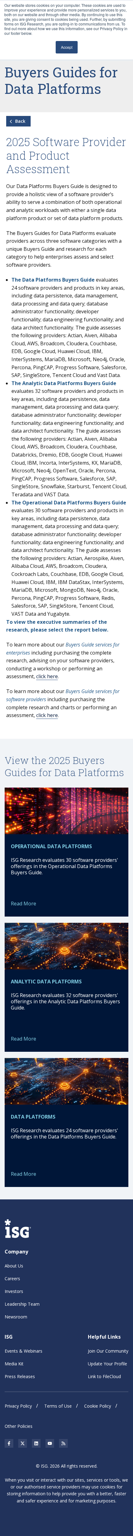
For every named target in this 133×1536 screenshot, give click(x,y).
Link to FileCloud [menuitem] (104, 1376)
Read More (23, 903)
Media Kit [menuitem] (14, 1364)
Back (19, 121)
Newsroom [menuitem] (16, 1317)
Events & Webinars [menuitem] (23, 1351)
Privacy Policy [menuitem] (18, 1406)
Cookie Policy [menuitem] (97, 1406)
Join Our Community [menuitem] (108, 1351)
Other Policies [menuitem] (18, 1426)
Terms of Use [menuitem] (58, 1406)
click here (47, 676)
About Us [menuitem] (14, 1266)
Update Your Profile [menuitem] (107, 1364)
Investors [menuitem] (14, 1291)
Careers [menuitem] (12, 1278)
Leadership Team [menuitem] (22, 1304)
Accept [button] (66, 47)
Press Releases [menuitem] (20, 1376)
